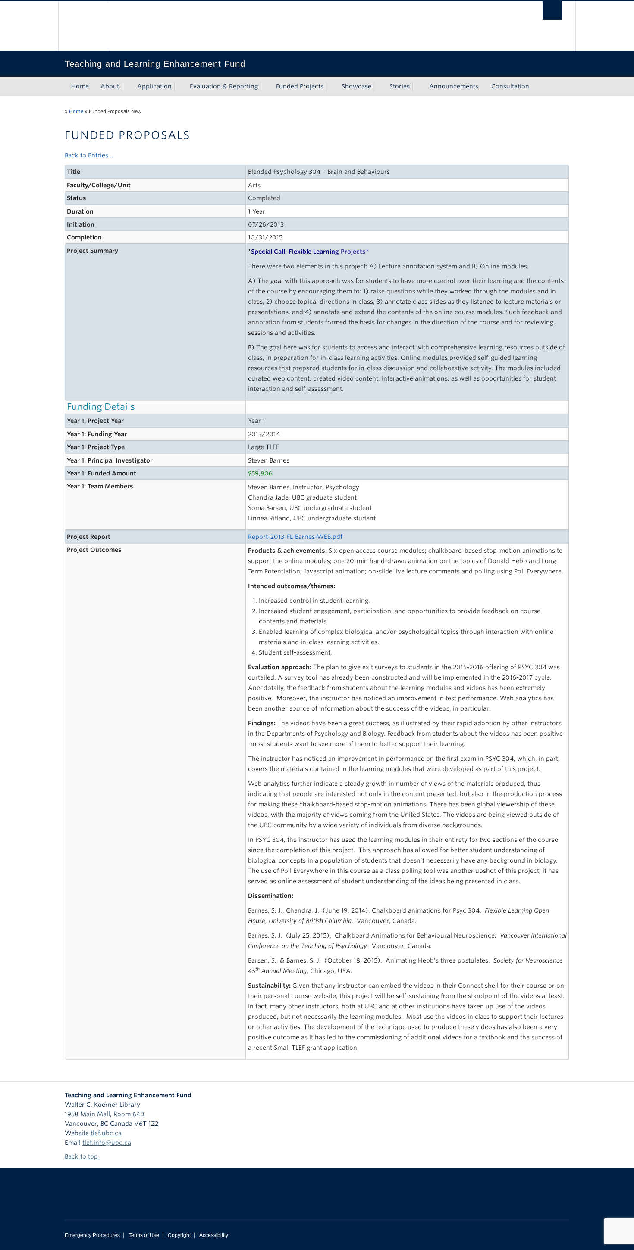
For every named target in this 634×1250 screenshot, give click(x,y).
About (109, 86)
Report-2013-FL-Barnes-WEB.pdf (295, 536)
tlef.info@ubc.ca (106, 1142)
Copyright (179, 1235)
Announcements (453, 86)
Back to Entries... (89, 155)
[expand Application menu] (179, 86)
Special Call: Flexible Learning (308, 251)
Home (80, 86)
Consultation (510, 86)
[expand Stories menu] (417, 86)
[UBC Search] (552, 10)
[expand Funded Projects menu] (331, 86)
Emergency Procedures (92, 1235)
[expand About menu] (127, 86)
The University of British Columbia (83, 26)
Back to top (82, 1156)
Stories (399, 86)
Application (154, 86)
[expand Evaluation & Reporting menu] (266, 86)
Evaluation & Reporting (224, 86)
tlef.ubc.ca (106, 1133)
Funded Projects (299, 86)
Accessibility (213, 1235)
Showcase (356, 86)
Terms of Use (144, 1235)
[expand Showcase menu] (379, 86)
